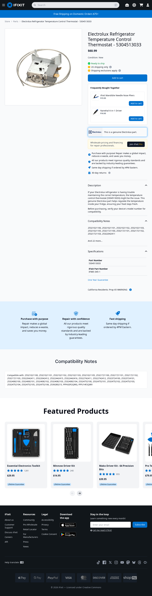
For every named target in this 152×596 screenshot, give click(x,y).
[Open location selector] (134, 5)
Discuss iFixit (11, 532)
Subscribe (140, 524)
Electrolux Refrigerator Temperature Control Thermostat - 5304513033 (56, 21)
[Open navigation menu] (4, 5)
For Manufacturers (30, 535)
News (26, 546)
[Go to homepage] (17, 5)
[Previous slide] (72, 493)
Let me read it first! (102, 530)
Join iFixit (136, 144)
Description (94, 185)
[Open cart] (141, 5)
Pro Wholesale (30, 524)
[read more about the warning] (130, 289)
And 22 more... (95, 240)
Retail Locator (30, 529)
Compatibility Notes (99, 221)
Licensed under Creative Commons (83, 587)
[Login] (147, 5)
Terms (45, 529)
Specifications (95, 251)
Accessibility (48, 519)
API (6, 541)
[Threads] (139, 562)
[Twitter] (110, 562)
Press (25, 541)
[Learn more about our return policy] (109, 172)
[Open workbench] (127, 5)
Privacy (45, 524)
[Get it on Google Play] (68, 534)
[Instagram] (116, 562)
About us (9, 519)
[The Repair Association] (145, 562)
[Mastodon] (128, 562)
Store (7, 21)
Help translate (12, 562)
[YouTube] (122, 562)
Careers (8, 537)
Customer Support (9, 526)
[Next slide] (79, 493)
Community (29, 519)
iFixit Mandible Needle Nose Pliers (117, 95)
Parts (15, 21)
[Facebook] (104, 562)
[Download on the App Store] (68, 525)
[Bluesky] (133, 562)
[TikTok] (98, 562)
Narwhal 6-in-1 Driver (111, 110)
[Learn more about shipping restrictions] (110, 67)
